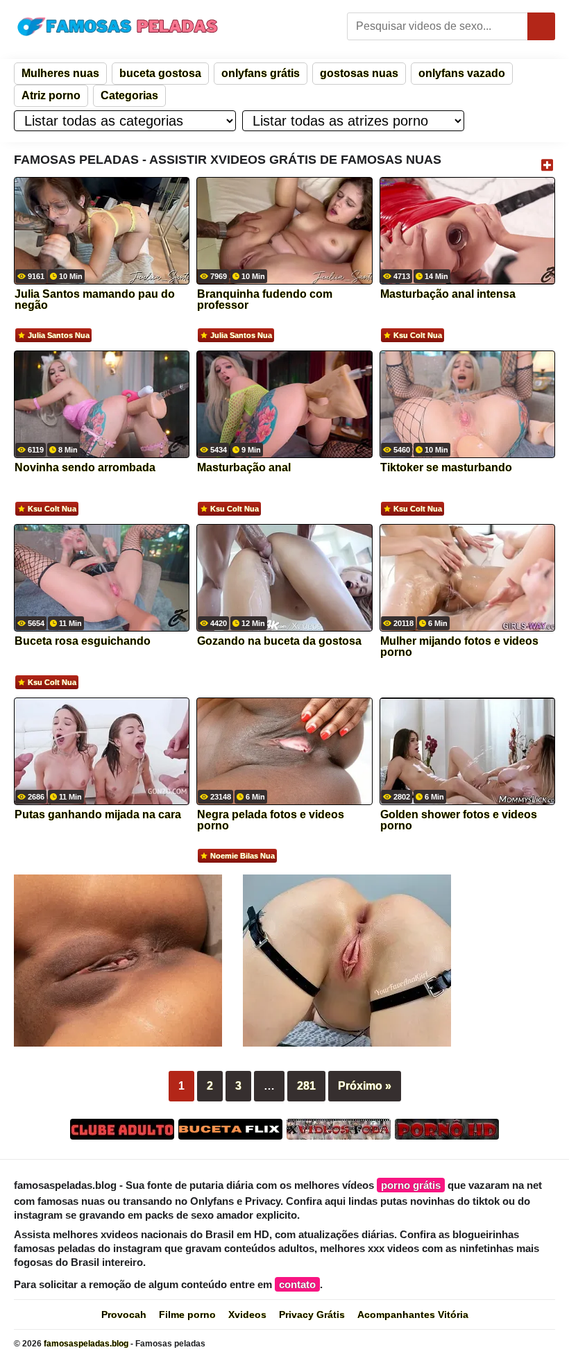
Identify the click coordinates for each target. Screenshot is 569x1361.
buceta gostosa (160, 73)
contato (297, 1284)
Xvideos (247, 1314)
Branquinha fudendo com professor (264, 300)
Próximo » (364, 1086)
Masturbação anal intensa (448, 294)
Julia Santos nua (59, 335)
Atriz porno (51, 95)
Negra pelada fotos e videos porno (270, 820)
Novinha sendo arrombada (85, 467)
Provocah (123, 1314)
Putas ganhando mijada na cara (98, 814)
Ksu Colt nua (417, 335)
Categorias (129, 95)
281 (306, 1086)
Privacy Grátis (312, 1314)
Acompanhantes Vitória (412, 1314)
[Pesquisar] (541, 26)
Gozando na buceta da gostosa (279, 641)
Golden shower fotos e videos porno (458, 820)
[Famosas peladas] (118, 26)
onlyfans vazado (461, 73)
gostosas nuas (359, 73)
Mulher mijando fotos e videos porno (459, 647)
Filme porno (187, 1314)
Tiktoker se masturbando (446, 467)
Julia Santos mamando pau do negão (95, 300)
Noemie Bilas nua (242, 856)
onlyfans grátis (260, 73)
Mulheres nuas (60, 73)
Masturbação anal (244, 467)
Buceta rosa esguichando (83, 641)
